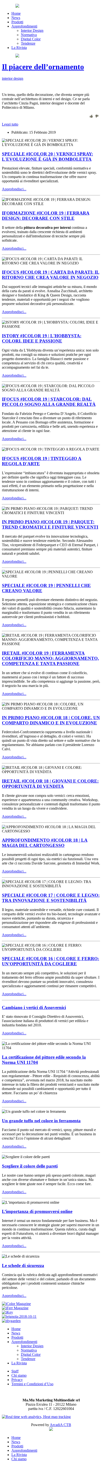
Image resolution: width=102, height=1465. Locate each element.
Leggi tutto (10, 124)
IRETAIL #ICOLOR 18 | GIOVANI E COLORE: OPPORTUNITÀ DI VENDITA (50, 784)
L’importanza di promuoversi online (37, 1211)
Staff (15, 1371)
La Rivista (19, 48)
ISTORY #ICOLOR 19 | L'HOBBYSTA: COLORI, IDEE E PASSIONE (41, 338)
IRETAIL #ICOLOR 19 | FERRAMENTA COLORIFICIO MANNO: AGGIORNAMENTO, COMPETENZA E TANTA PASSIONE (50, 658)
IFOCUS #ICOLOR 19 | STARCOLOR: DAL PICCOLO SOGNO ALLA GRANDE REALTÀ (49, 402)
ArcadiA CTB (60, 1425)
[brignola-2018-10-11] (19, 1317)
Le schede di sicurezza (23, 1265)
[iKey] (7, 1312)
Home (16, 13)
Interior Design (32, 30)
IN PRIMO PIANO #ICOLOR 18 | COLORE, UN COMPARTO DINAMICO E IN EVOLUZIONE (51, 720)
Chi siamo (19, 1375)
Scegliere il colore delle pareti (30, 1166)
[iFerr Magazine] (15, 1308)
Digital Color (31, 39)
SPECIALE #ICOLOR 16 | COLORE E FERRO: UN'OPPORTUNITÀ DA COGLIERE (50, 961)
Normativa (29, 35)
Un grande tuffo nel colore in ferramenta (41, 1120)
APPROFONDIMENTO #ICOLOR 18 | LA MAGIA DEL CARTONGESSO (45, 843)
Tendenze (28, 43)
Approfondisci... (14, 189)
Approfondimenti (24, 26)
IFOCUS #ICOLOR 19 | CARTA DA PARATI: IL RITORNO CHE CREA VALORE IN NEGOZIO (50, 275)
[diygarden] (11, 1321)
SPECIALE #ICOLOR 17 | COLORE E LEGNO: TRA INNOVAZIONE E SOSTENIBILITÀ (51, 898)
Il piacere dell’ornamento (43, 66)
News (15, 18)
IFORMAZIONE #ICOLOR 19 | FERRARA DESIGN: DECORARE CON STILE (45, 216)
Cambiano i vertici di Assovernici (34, 1007)
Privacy (17, 1380)
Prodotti (17, 22)
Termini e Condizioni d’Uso (32, 1384)
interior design (12, 78)
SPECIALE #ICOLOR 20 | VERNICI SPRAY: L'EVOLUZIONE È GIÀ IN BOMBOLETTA (47, 156)
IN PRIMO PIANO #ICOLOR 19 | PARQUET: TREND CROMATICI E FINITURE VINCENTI (50, 524)
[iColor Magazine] (16, 1304)
